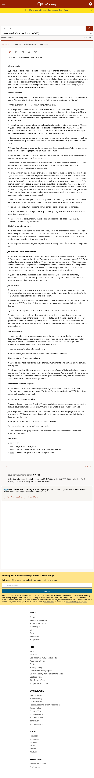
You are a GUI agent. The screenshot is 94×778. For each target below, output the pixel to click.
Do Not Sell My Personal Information (46, 674)
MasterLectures (36, 724)
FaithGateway (36, 695)
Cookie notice (36, 677)
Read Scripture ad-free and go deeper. (46, 10)
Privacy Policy (49, 602)
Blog (32, 633)
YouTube (33, 752)
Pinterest (34, 742)
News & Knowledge (38, 620)
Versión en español (38, 763)
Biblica (77, 479)
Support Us (35, 639)
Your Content (44, 44)
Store (32, 630)
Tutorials (33, 654)
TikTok (32, 745)
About (32, 617)
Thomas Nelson (36, 714)
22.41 (12, 446)
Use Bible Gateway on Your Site (43, 658)
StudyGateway (36, 698)
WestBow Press (36, 717)
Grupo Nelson (36, 708)
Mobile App (35, 626)
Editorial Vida (35, 711)
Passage (5, 44)
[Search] (89, 28)
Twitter (33, 748)
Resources (16, 44)
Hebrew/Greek (30, 44)
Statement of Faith (38, 623)
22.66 (12, 452)
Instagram (34, 739)
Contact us (34, 664)
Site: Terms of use (37, 680)
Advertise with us (37, 661)
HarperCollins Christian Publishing (45, 705)
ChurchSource (36, 701)
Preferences (35, 767)
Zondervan (34, 721)
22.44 (12, 449)
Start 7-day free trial (14, 497)
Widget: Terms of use (39, 683)
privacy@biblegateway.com (76, 602)
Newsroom (34, 636)
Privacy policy (36, 667)
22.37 (12, 443)
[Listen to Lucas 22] (35, 52)
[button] (90, 4)
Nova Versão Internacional (19, 475)
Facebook (34, 736)
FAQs (32, 651)
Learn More (33, 497)
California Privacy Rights (41, 670)
